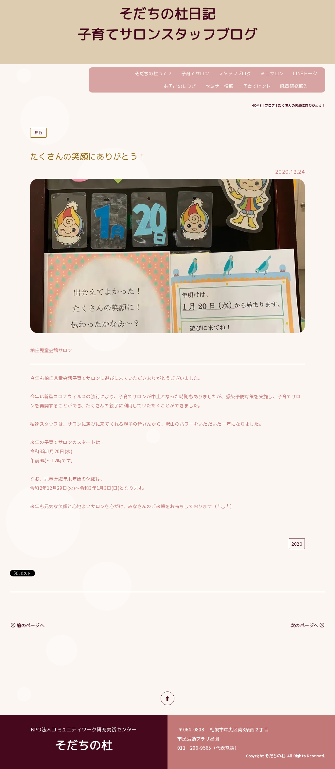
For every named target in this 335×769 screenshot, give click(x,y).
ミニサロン (272, 73)
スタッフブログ (235, 73)
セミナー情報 (219, 86)
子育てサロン (195, 73)
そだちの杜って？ (153, 73)
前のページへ (30, 625)
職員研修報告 (294, 86)
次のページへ (305, 625)
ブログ (270, 105)
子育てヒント (257, 86)
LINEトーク (305, 73)
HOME (256, 105)
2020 (296, 543)
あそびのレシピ (180, 86)
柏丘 (38, 132)
